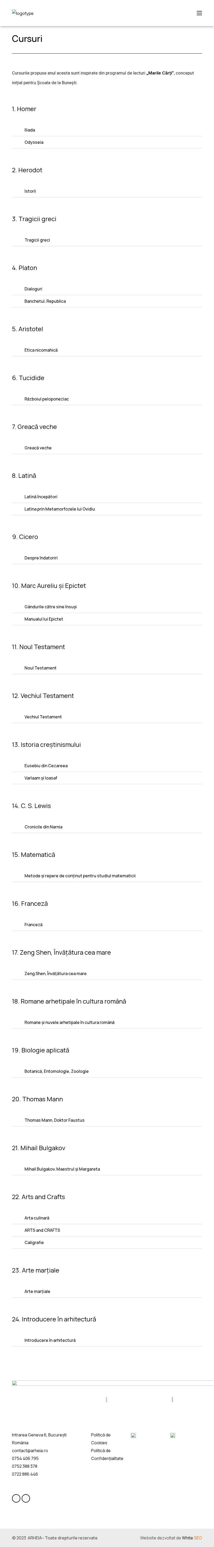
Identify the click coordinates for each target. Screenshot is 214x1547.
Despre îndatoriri (41, 558)
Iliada (30, 130)
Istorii (30, 191)
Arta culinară (37, 1218)
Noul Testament (41, 668)
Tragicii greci (37, 240)
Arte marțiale (37, 1291)
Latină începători (41, 497)
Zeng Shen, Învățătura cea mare (56, 973)
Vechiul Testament (43, 717)
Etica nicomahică (41, 350)
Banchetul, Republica (45, 301)
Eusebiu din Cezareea (46, 766)
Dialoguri (33, 289)
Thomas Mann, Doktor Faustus (55, 1120)
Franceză (34, 924)
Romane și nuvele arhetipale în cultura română (70, 1022)
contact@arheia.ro (30, 1450)
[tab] (107, 130)
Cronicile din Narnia (43, 827)
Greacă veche (38, 448)
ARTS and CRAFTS (42, 1230)
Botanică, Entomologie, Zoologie (57, 1071)
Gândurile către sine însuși (51, 607)
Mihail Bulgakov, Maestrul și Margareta (62, 1169)
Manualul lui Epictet (44, 619)
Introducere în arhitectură (50, 1340)
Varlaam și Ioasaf (41, 778)
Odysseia (34, 142)
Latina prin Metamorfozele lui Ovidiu (60, 509)
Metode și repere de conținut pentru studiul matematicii (80, 876)
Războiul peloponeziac (47, 399)
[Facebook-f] (16, 1498)
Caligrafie (34, 1242)
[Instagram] (26, 1498)
